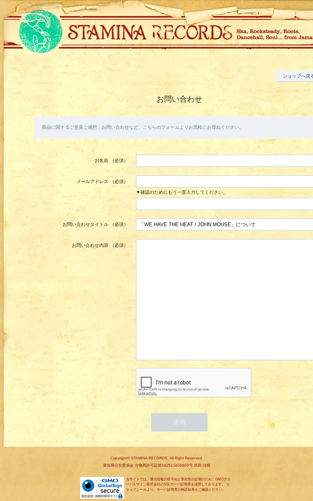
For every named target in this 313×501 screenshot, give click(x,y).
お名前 (101, 160)
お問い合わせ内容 (90, 245)
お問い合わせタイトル (85, 224)
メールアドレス (92, 181)
